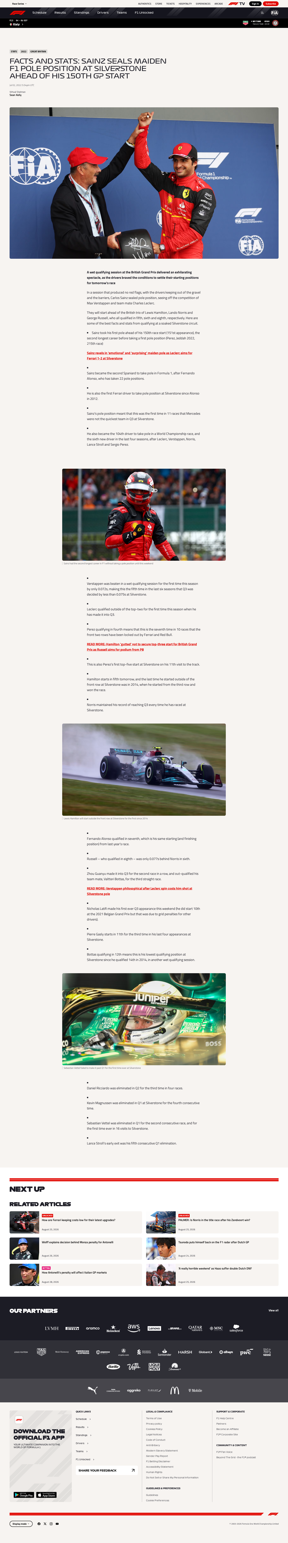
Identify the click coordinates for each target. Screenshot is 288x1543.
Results (60, 12)
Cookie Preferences (157, 1501)
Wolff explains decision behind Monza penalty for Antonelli (77, 1242)
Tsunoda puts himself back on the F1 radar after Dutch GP (213, 1242)
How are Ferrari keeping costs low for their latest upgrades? (78, 1220)
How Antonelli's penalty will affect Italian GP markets (74, 1272)
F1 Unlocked (144, 12)
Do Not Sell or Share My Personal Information (172, 1478)
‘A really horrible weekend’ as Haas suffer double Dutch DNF (215, 1268)
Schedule (39, 12)
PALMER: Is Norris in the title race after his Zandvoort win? (214, 1220)
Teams (122, 12)
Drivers (103, 12)
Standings (81, 12)
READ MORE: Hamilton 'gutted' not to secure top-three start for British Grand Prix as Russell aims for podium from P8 (142, 646)
